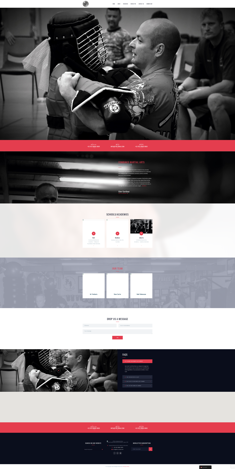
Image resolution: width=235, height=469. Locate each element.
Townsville (46, 238)
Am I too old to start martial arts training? (135, 381)
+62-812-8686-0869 (93, 146)
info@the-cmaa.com (117, 146)
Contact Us (141, 4)
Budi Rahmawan (117, 294)
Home (114, 4)
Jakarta (22, 238)
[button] (117, 406)
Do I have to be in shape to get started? (134, 361)
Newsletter (133, 4)
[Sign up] (150, 449)
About (119, 4)
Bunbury (93, 238)
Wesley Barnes (141, 294)
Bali (70, 238)
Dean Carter (93, 294)
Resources (125, 4)
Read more (144, 185)
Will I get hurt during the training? (133, 385)
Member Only (149, 4)
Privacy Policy (126, 466)
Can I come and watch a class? (132, 377)
